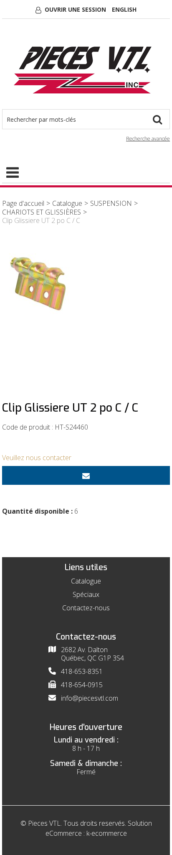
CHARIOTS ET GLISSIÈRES (41, 212)
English (124, 9)
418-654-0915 (82, 684)
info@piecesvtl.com (89, 698)
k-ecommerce (106, 833)
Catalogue (67, 203)
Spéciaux (86, 594)
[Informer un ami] (86, 475)
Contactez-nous (86, 607)
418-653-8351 (82, 671)
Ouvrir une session (75, 9)
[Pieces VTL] (86, 68)
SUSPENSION (111, 203)
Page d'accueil (23, 203)
